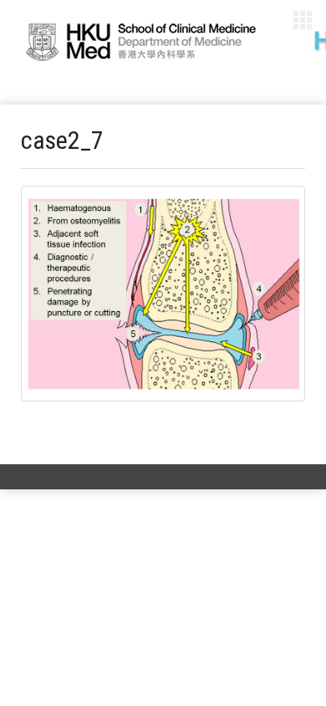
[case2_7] (163, 294)
